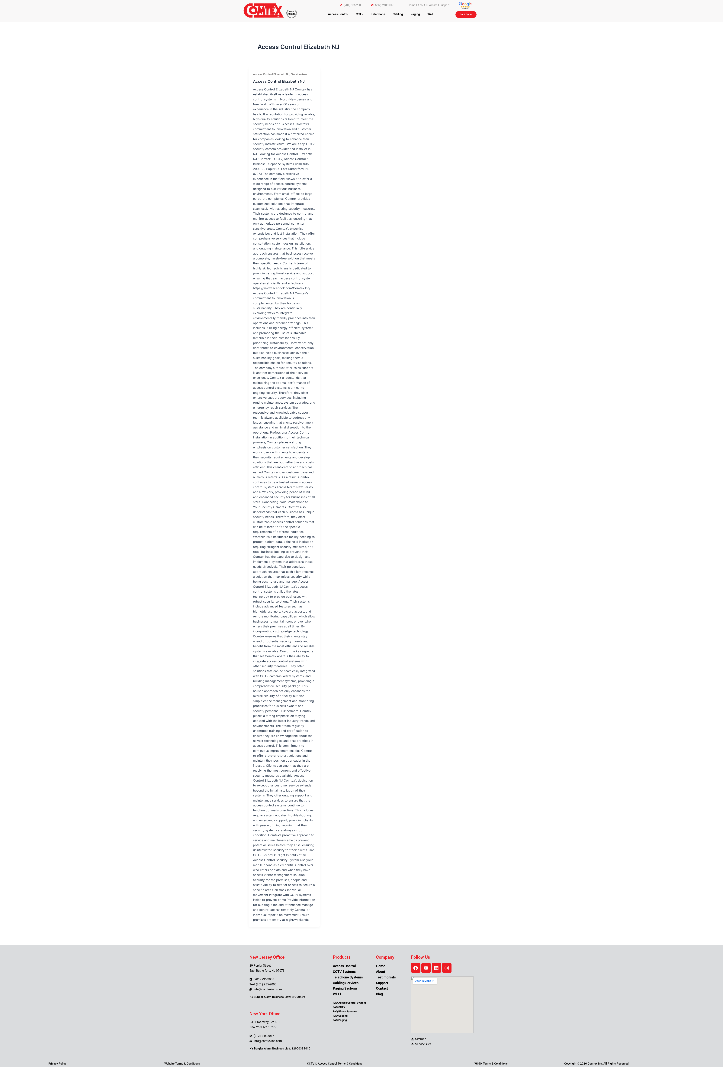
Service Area (299, 74)
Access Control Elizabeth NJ (271, 74)
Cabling (398, 14)
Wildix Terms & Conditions (491, 1063)
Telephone (378, 14)
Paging (415, 14)
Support (444, 5)
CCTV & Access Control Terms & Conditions (334, 1063)
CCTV (359, 14)
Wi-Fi (430, 14)
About (421, 5)
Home (411, 5)
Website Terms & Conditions (182, 1063)
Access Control (338, 14)
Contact (432, 5)
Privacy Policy (57, 1063)
